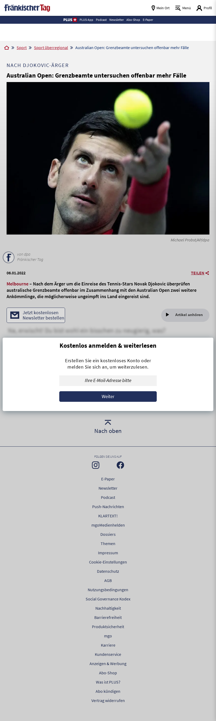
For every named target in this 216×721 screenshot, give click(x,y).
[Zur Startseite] (6, 48)
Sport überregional (51, 47)
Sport (22, 47)
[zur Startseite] (27, 7)
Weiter (108, 396)
